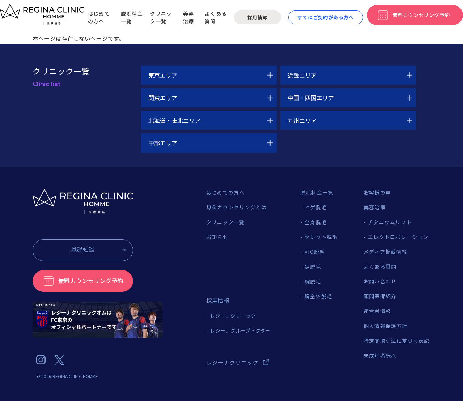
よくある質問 (380, 266)
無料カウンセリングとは (236, 207)
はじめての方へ (99, 17)
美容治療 (188, 17)
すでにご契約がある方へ (325, 17)
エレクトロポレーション (398, 236)
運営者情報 (377, 311)
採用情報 (257, 17)
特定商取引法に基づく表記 (396, 340)
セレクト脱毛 (321, 236)
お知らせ (217, 236)
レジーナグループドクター (240, 330)
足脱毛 (313, 266)
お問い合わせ (380, 281)
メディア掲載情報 (385, 251)
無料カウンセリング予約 (90, 280)
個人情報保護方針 (386, 325)
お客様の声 (377, 192)
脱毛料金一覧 (316, 192)
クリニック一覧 (161, 17)
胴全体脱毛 (318, 296)
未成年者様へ (380, 355)
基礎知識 (82, 249)
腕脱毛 (313, 281)
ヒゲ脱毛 (316, 207)
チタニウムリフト (390, 222)
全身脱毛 (316, 222)
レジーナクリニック (233, 315)
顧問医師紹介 (380, 296)
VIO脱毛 (315, 251)
